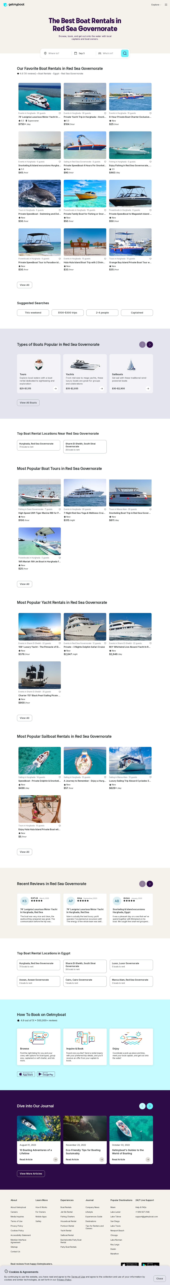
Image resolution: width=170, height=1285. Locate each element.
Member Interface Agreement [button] (18, 1241)
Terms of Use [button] (78, 1276)
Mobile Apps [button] (41, 1216)
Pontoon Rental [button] (67, 1226)
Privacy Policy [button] (64, 1279)
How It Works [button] (41, 1207)
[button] (44, 73)
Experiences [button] (67, 1200)
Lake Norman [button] (116, 1240)
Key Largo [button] (114, 1244)
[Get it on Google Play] (46, 1074)
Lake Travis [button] (115, 1226)
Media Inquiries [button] (17, 1216)
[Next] (150, 344)
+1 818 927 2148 (142, 1212)
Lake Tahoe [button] (115, 1216)
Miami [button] (112, 1207)
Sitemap (14, 1247)
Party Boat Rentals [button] (68, 1247)
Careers (14, 1212)
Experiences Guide (94, 1216)
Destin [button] (113, 1249)
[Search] (125, 53)
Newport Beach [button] (117, 1230)
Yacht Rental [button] (66, 1230)
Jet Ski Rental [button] (67, 1212)
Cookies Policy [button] (17, 1230)
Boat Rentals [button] (66, 1207)
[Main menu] (166, 5)
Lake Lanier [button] (115, 1212)
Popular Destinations (121, 1200)
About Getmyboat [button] (18, 1207)
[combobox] (57, 53)
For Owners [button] (41, 1212)
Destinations (91, 1221)
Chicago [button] (114, 1235)
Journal (90, 1200)
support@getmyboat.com (146, 1216)
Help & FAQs (140, 1207)
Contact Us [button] (15, 1251)
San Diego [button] (115, 1221)
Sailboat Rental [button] (67, 1235)
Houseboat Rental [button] (68, 1221)
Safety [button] (38, 1221)
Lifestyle (89, 1212)
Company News (92, 1207)
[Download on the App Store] (26, 1074)
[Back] (142, 344)
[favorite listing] (60, 113)
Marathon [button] (114, 1254)
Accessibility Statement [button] (21, 1235)
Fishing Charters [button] (68, 1216)
